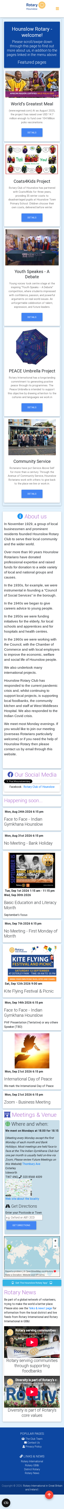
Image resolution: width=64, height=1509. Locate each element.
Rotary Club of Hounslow (39, 787)
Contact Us (33, 1442)
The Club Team (33, 1438)
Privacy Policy (34, 1446)
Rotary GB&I (32, 1465)
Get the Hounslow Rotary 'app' (31, 1282)
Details (32, 132)
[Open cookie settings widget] (6, 1503)
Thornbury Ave (31, 1164)
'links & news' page (40, 1308)
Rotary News (32, 1473)
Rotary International (32, 1461)
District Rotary (32, 1469)
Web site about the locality (22, 1198)
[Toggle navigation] (57, 8)
